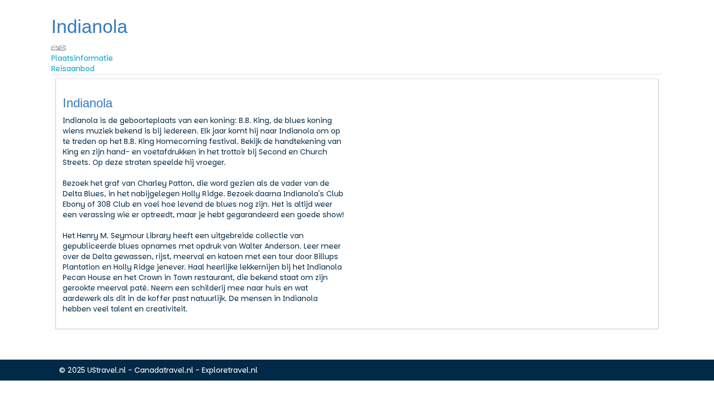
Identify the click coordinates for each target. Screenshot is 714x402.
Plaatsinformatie (82, 58)
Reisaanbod (73, 68)
